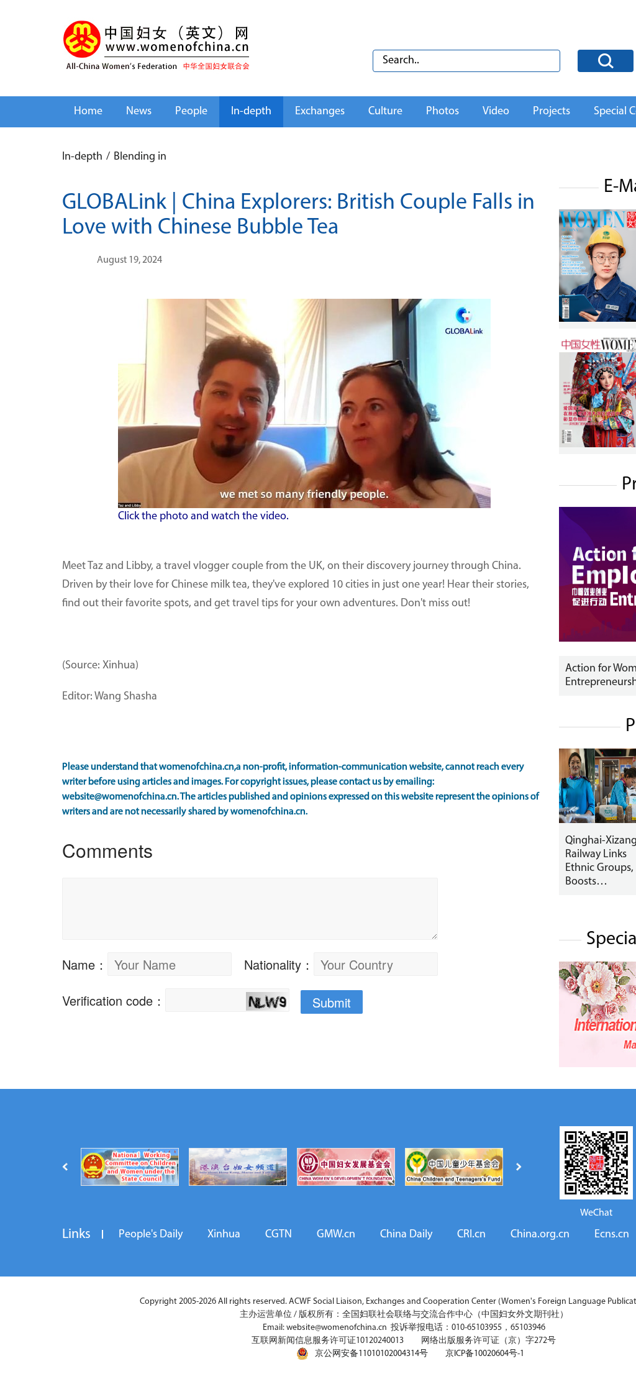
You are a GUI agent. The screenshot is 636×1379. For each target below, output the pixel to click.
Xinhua (223, 1234)
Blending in (140, 157)
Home (88, 111)
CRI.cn (471, 1234)
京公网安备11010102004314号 (371, 1354)
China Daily (406, 1234)
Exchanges (320, 111)
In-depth (251, 111)
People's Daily (151, 1234)
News (139, 111)
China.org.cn (540, 1234)
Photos (442, 111)
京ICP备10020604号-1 (484, 1354)
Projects (551, 111)
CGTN (278, 1234)
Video (496, 111)
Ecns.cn (611, 1234)
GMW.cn (336, 1234)
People (191, 111)
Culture (385, 111)
